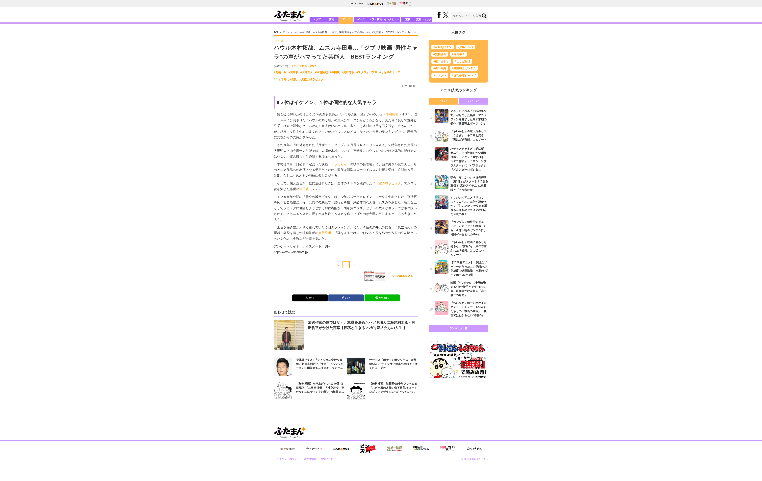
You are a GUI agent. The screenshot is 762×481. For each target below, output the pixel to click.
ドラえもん (339, 164)
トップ (317, 19)
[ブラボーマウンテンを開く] (421, 448)
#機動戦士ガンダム (464, 68)
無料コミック (424, 19)
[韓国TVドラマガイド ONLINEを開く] (405, 4)
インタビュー (391, 19)
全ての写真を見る (402, 275)
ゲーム (361, 19)
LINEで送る (384, 298)
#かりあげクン (442, 47)
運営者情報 (310, 458)
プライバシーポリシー (287, 458)
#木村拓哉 (321, 72)
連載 (407, 19)
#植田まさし (441, 61)
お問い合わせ (328, 458)
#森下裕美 (439, 68)
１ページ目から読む (303, 65)
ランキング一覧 (458, 328)
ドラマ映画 (375, 19)
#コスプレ (439, 75)
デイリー (443, 101)
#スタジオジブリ (366, 72)
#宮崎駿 (293, 72)
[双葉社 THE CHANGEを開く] (375, 4)
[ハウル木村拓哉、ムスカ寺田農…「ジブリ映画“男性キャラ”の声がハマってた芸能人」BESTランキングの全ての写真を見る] (369, 276)
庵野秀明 (324, 233)
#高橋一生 (280, 72)
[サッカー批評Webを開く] (391, 3)
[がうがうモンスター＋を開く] (314, 448)
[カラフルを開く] (475, 448)
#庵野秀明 (348, 72)
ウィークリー (473, 101)
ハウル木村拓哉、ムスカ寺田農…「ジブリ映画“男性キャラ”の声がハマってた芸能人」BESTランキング (349, 32)
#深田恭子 (458, 54)
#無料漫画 (439, 54)
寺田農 (304, 189)
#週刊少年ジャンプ (464, 75)
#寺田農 (335, 72)
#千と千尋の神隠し (286, 79)
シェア (347, 298)
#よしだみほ (462, 61)
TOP (276, 32)
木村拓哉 (392, 114)
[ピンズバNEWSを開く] (368, 448)
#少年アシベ (465, 47)
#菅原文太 (306, 72)
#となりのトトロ (389, 72)
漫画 (331, 19)
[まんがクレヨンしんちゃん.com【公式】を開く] (287, 448)
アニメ (346, 19)
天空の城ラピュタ (388, 183)
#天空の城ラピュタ (311, 79)
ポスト (311, 298)
